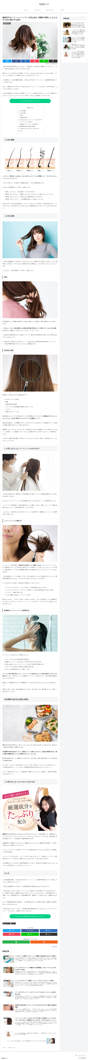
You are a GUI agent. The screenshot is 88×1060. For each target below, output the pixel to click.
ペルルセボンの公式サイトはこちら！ (30, 101)
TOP (76, 1055)
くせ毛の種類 (22, 110)
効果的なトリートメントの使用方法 (29, 124)
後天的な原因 (23, 117)
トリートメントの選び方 (26, 122)
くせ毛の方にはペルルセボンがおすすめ (29, 128)
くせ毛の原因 (22, 113)
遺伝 (21, 115)
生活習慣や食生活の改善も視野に (27, 126)
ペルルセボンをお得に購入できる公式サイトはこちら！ (30, 916)
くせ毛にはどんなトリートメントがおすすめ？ (30, 119)
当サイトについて (82, 1055)
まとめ (20, 130)
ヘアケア (13, 923)
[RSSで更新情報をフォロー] (44, 942)
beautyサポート (7, 923)
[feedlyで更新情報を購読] (16, 942)
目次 (28, 107)
